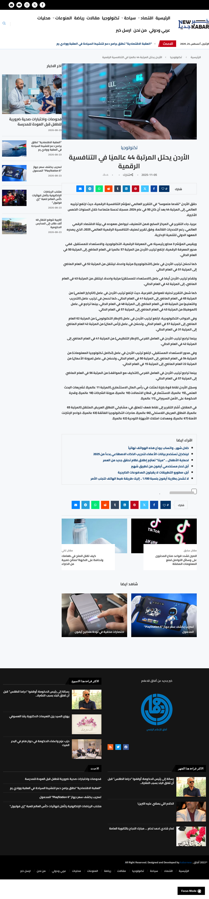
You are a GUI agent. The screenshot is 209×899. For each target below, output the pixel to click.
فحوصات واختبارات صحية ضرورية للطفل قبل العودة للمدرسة (35, 121)
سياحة (130, 18)
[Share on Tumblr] (117, 188)
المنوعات (63, 18)
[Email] (11, 5)
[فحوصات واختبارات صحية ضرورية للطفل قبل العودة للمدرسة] (32, 94)
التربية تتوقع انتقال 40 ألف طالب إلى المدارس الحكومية (49, 223)
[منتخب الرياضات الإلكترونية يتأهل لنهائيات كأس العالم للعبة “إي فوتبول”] (14, 198)
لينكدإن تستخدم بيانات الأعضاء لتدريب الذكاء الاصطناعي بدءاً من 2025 (141, 454)
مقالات (93, 18)
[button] (154, 43)
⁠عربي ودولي (159, 30)
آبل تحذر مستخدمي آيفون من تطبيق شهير (160, 466)
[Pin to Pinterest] (135, 188)
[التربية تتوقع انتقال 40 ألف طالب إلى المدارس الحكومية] (14, 226)
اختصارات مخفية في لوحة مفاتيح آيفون (99, 631)
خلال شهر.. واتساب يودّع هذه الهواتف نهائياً (158, 448)
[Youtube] (19, 5)
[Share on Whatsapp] (99, 188)
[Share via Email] (80, 188)
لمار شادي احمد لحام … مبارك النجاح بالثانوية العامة (141, 828)
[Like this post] (162, 188)
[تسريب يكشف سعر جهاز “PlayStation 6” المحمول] (164, 615)
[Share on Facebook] (154, 188)
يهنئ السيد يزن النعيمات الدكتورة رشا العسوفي (39, 716)
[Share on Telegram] (90, 188)
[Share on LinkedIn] (126, 188)
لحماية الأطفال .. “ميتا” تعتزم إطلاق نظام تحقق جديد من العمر (146, 460)
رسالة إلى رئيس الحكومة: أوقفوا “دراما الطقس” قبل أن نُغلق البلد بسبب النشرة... (36, 693)
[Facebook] (42, 5)
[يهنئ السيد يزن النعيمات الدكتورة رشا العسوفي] (86, 724)
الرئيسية (163, 18)
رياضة (79, 18)
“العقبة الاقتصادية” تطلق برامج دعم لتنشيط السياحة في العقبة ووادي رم (104, 43)
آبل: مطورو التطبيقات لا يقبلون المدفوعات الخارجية (153, 472)
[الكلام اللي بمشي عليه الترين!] (191, 811)
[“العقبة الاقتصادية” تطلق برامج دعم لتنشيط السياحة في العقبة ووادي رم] (14, 148)
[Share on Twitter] (145, 188)
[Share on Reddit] (108, 188)
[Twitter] (35, 5)
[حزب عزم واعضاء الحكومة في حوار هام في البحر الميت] (86, 749)
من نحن (140, 30)
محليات (43, 18)
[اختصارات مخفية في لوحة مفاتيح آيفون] (94, 615)
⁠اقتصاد (147, 18)
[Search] (4, 24)
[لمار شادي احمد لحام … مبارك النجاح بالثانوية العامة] (191, 836)
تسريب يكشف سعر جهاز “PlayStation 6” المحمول (169, 629)
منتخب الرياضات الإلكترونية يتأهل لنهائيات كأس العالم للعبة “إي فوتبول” (47, 197)
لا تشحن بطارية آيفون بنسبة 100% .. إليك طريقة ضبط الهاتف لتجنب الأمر (140, 478)
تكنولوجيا (110, 18)
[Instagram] (27, 5)
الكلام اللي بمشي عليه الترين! (156, 803)
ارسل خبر (123, 30)
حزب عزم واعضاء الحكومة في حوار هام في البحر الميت (40, 743)
